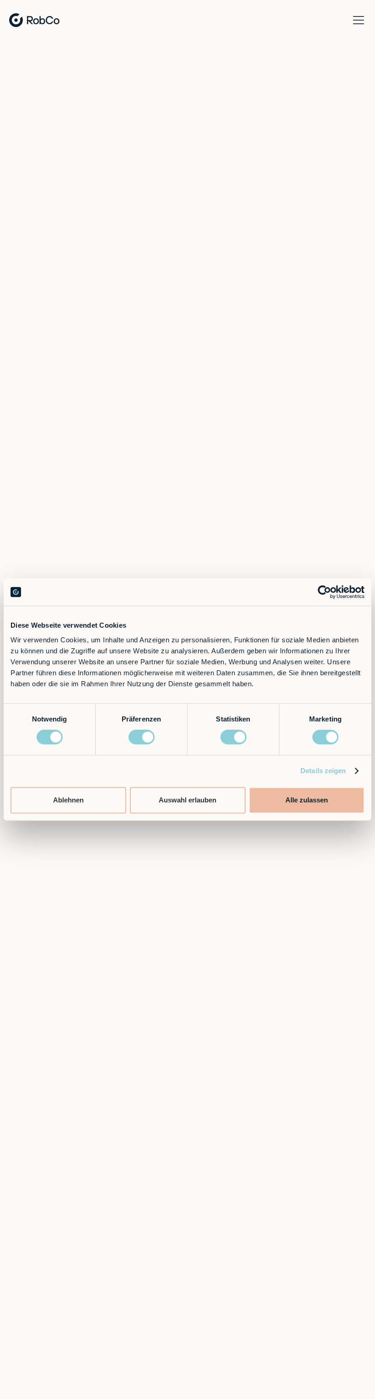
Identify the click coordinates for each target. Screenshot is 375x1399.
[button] (357, 20)
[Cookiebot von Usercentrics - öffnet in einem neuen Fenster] (324, 592)
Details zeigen (323, 771)
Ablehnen (68, 800)
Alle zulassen (306, 800)
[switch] (142, 737)
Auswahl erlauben (187, 800)
